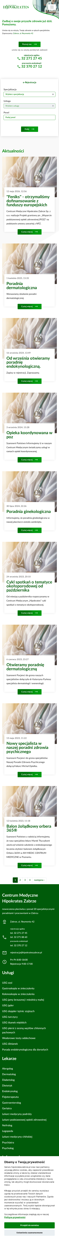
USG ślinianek (10, 1044)
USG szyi (7, 983)
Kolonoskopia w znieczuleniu (18, 994)
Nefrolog (7, 1125)
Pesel (6, 112)
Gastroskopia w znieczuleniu (18, 988)
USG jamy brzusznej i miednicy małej (23, 1000)
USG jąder (8, 1005)
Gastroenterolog (11, 1103)
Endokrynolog (10, 1091)
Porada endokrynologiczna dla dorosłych (25, 1049)
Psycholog (8, 1148)
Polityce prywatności (14, 1217)
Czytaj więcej (29, 232)
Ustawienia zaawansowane (29, 1233)
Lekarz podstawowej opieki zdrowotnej (24, 1120)
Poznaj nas (29, 44)
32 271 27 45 (31, 58)
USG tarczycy (10, 1017)
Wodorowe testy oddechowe (19, 1038)
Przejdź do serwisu (29, 1225)
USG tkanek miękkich (14, 1022)
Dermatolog (9, 1074)
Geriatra (7, 1108)
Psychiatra (8, 1142)
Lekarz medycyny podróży (17, 1114)
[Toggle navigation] (52, 7)
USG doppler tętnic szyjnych (18, 1011)
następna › (39, 880)
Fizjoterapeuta (10, 1097)
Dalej (30, 129)
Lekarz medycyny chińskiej (17, 1137)
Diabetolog (8, 1080)
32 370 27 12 (31, 66)
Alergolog (7, 1068)
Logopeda (7, 1131)
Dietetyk (7, 1085)
